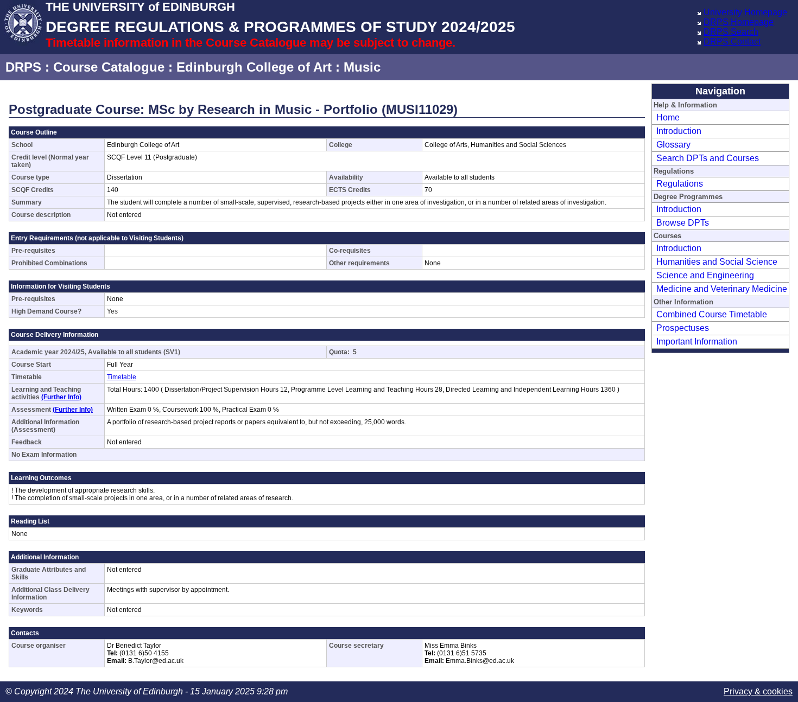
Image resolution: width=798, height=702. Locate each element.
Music (362, 67)
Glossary (673, 144)
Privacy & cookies (758, 691)
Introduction (678, 131)
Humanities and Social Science (716, 261)
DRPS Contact (732, 41)
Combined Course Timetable (711, 314)
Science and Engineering (705, 275)
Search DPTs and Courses (707, 158)
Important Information (696, 341)
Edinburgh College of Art (254, 67)
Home (668, 117)
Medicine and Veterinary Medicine (721, 288)
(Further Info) (61, 397)
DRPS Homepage (739, 22)
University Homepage (745, 12)
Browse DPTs (682, 222)
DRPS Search (731, 31)
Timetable (121, 377)
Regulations (679, 183)
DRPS (23, 67)
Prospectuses (682, 328)
